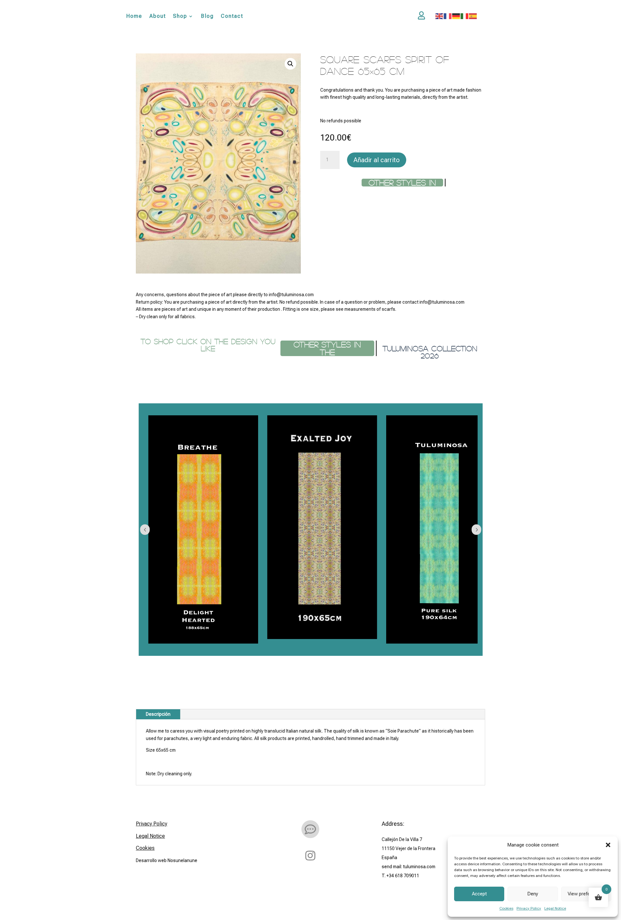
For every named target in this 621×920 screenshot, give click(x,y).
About (157, 16)
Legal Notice (555, 908)
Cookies (506, 908)
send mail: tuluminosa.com (408, 866)
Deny (532, 894)
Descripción (158, 714)
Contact (232, 16)
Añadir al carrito (377, 160)
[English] (439, 15)
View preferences (586, 894)
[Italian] (465, 15)
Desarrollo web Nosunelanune (166, 860)
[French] (448, 15)
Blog (207, 16)
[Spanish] (473, 15)
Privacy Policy (529, 908)
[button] (608, 845)
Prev (145, 529)
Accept (479, 894)
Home (134, 16)
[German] (456, 15)
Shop (180, 16)
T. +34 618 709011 (400, 875)
